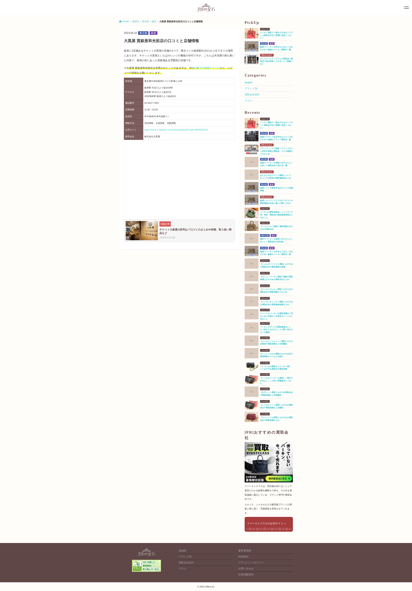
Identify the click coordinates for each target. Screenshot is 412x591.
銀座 (154, 21)
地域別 (135, 21)
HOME (125, 21)
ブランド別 (251, 88)
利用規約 (243, 556)
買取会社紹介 (252, 94)
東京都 (145, 21)
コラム (248, 100)
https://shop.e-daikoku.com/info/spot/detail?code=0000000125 (176, 129)
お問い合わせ (246, 568)
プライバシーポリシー (251, 562)
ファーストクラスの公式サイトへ (266, 523)
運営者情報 (244, 550)
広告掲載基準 (246, 574)
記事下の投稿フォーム (207, 68)
